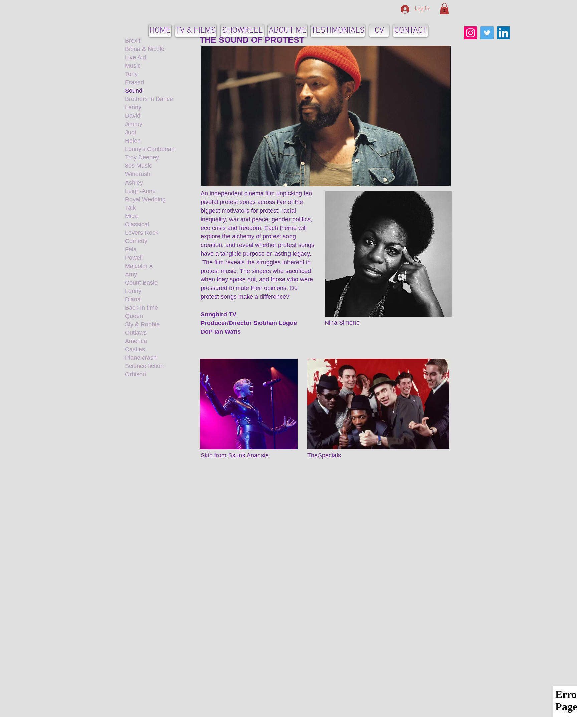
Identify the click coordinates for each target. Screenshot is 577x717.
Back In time (141, 307)
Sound (133, 90)
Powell (134, 257)
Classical (137, 224)
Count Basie (141, 282)
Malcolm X (139, 266)
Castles (135, 349)
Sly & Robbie (142, 324)
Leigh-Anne (140, 191)
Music (133, 65)
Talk (130, 207)
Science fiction (144, 366)
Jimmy (133, 124)
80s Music (138, 165)
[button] (444, 8)
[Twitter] (487, 32)
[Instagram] (470, 32)
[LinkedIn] (503, 32)
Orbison (135, 374)
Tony (131, 74)
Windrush (137, 174)
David (132, 115)
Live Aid (135, 57)
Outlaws (136, 332)
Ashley (134, 182)
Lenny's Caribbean (150, 149)
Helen (133, 140)
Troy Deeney (142, 157)
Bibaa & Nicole (144, 49)
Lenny (133, 107)
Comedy (136, 241)
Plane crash (141, 357)
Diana (133, 299)
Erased (134, 82)
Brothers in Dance (149, 99)
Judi (130, 132)
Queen (134, 316)
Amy (131, 274)
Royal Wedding (145, 199)
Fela (131, 249)
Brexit (132, 40)
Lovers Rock (141, 232)
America (136, 341)
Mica (131, 216)
